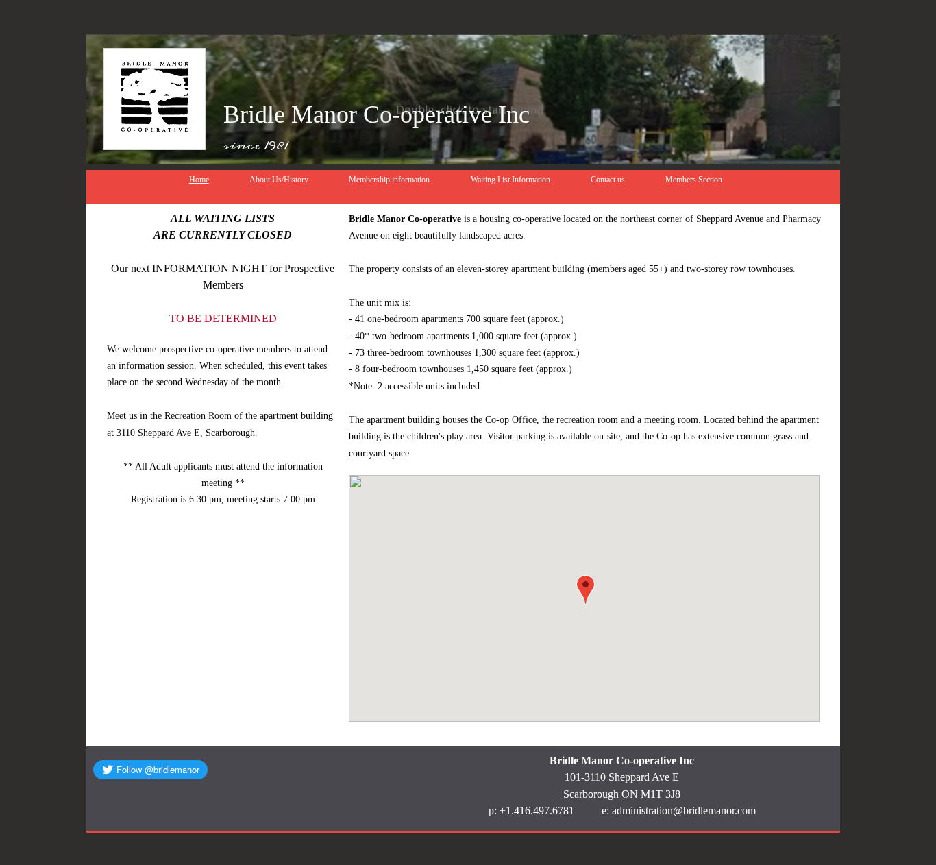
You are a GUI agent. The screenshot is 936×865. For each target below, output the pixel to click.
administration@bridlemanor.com (684, 810)
